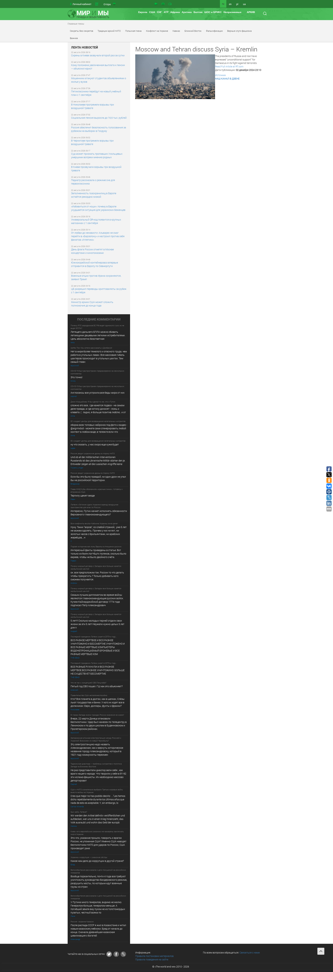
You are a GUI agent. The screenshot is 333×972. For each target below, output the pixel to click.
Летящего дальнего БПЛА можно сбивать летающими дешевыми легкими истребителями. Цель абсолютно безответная (98, 335)
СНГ (159, 12)
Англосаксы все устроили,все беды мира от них (98, 392)
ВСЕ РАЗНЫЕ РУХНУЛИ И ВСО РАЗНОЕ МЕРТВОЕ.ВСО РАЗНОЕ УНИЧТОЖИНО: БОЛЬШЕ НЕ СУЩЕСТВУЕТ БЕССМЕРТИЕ (98, 670)
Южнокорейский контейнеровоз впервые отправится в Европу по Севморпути (94, 264)
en (230, 4)
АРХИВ (251, 12)
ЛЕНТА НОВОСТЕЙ (84, 47)
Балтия (198, 12)
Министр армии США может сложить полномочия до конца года (92, 303)
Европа (142, 12)
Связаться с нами (250, 952)
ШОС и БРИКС (213, 12)
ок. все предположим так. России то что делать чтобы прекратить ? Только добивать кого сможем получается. (97, 576)
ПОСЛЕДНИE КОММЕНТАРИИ (99, 319)
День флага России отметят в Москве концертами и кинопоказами (92, 251)
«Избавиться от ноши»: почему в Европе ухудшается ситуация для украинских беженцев (98, 208)
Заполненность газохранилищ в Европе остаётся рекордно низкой (93, 195)
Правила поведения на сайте (151, 959)
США (152, 12)
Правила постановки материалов (154, 956)
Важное (74, 38)
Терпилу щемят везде (83, 495)
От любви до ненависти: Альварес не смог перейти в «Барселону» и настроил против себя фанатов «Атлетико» (98, 236)
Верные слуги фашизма (239, 30)
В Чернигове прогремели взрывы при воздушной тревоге (92, 142)
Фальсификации (214, 30)
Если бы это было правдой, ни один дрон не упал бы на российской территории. (98, 478)
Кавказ (176, 30)
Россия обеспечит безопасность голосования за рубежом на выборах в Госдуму (98, 129)
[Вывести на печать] (114, 4)
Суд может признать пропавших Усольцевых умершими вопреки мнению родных (96, 155)
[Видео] (156, 4)
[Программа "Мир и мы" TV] (169, 4)
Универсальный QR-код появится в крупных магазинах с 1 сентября (96, 221)
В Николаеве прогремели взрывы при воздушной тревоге (92, 106)
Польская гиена (133, 30)
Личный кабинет (81, 4)
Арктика (187, 12)
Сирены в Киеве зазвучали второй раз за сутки (98, 55)
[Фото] (163, 4)
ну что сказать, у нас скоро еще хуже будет (95, 444)
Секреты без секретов (81, 30)
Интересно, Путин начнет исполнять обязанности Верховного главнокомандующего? (99, 512)
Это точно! (76, 377)
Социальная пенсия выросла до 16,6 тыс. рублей (99, 117)
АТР (166, 12)
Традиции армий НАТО (109, 30)
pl (237, 4)
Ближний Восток (193, 30)
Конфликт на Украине (157, 30)
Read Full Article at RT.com (229, 66)
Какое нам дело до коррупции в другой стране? (97, 861)
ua (244, 4)
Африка (175, 12)
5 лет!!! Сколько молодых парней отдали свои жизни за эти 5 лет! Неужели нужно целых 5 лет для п (98, 624)
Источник (220, 75)
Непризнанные (232, 12)
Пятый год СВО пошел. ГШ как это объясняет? (97, 686)
